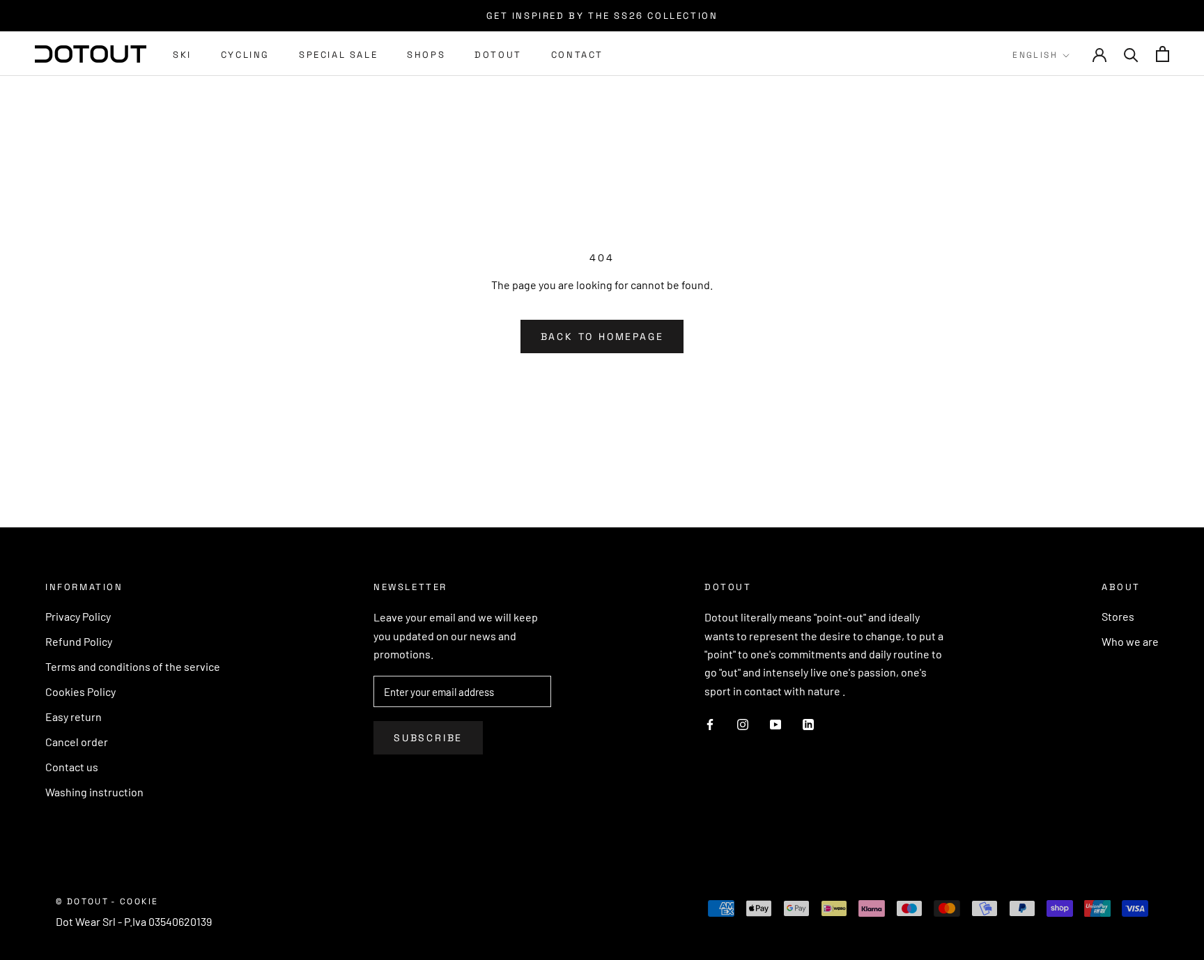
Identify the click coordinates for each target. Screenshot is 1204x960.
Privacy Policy (78, 616)
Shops (426, 55)
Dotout (498, 55)
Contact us (71, 766)
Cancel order (76, 741)
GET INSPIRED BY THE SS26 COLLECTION (602, 16)
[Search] (1131, 54)
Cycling (245, 55)
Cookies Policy (80, 691)
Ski (182, 55)
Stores (1118, 616)
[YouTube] (775, 723)
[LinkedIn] (808, 723)
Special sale (338, 55)
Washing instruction (94, 791)
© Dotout (82, 901)
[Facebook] (710, 723)
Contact (577, 55)
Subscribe (428, 737)
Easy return (73, 716)
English (1035, 55)
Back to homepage (602, 336)
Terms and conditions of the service (132, 666)
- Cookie (134, 901)
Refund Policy (78, 641)
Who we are (1130, 641)
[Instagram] (742, 723)
